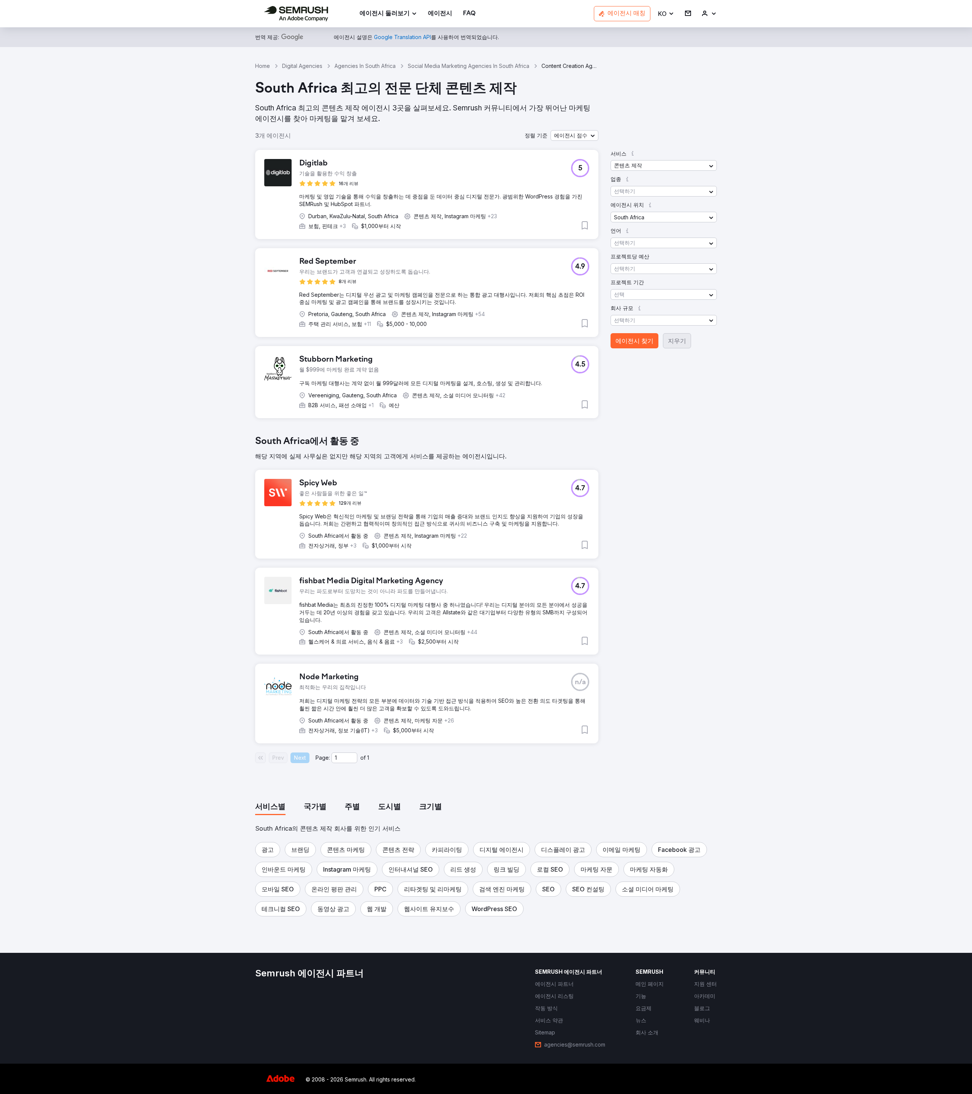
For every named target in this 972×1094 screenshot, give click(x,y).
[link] (440, 14)
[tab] (270, 807)
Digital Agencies (302, 66)
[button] (666, 14)
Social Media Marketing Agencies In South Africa (468, 66)
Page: (323, 757)
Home (262, 66)
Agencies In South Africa (365, 66)
